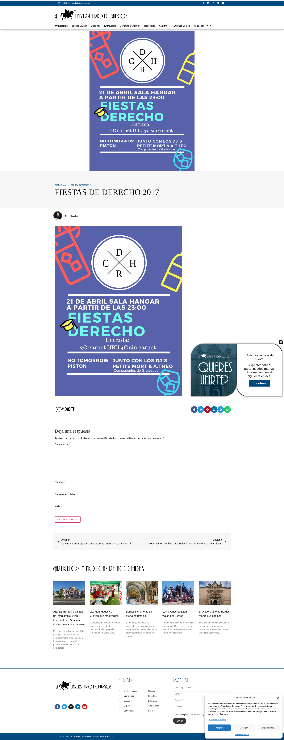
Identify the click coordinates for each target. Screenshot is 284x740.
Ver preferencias (268, 728)
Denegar (244, 728)
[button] (278, 697)
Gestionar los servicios (217, 720)
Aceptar (219, 728)
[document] (142, 370)
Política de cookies (242, 735)
